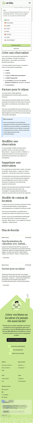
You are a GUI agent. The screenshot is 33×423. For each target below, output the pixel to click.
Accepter (6, 411)
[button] (6, 415)
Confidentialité (21, 408)
